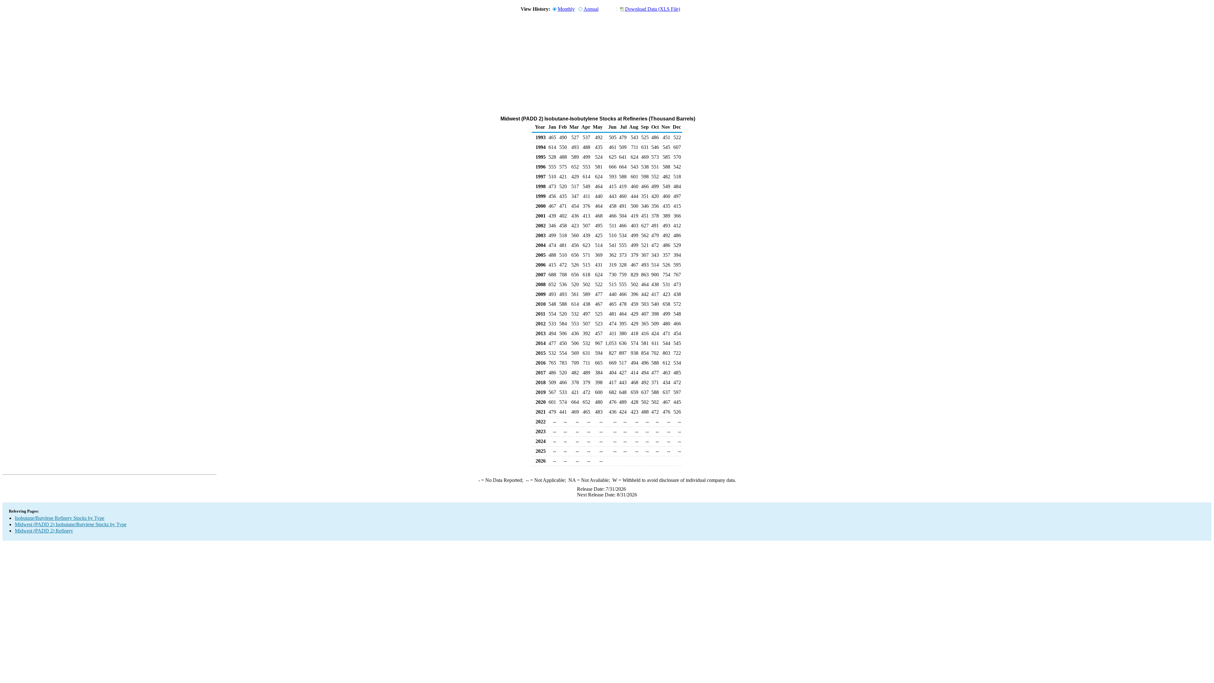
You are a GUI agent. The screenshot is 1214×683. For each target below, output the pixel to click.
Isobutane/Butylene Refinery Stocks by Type (59, 518)
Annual (591, 9)
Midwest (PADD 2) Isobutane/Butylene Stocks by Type (70, 524)
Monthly (566, 9)
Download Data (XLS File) (652, 9)
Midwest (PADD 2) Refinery (44, 530)
